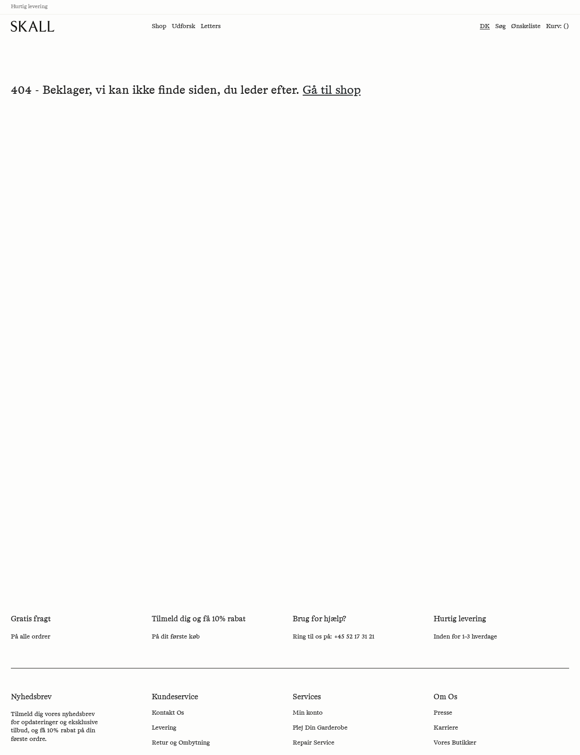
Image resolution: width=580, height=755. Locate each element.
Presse (443, 713)
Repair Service (313, 743)
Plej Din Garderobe (320, 728)
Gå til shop (332, 91)
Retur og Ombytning (181, 743)
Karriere (446, 728)
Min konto (308, 713)
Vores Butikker (455, 743)
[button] (159, 26)
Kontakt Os (168, 713)
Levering (164, 728)
